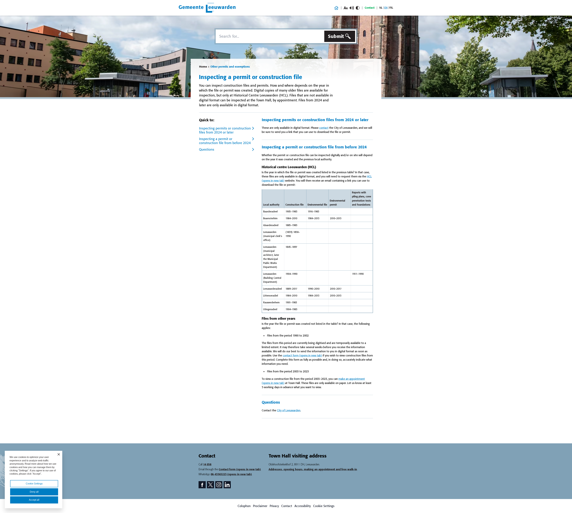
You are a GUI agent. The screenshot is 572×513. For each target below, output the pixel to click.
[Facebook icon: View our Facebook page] (202, 484)
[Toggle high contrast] (358, 8)
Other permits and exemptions (230, 66)
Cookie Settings (323, 506)
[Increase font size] (346, 8)
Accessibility (302, 506)
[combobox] (269, 36)
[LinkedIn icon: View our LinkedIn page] (227, 484)
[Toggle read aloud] (352, 8)
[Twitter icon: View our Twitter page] (210, 484)
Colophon (244, 506)
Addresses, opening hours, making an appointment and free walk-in (313, 469)
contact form (302, 355)
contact (323, 127)
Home (203, 66)
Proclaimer (260, 506)
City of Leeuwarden (288, 410)
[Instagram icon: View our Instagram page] (218, 484)
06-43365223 (231, 474)
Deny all (34, 492)
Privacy (274, 506)
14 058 (207, 464)
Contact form (240, 469)
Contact (369, 7)
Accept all (34, 500)
